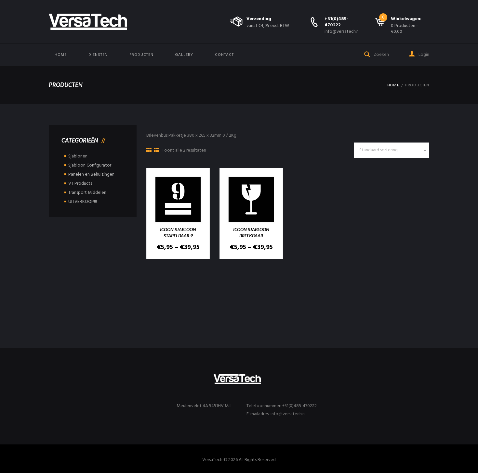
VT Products (80, 183)
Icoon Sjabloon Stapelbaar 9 (178, 232)
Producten (141, 55)
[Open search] (367, 53)
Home (61, 55)
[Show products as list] (156, 151)
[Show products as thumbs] (149, 151)
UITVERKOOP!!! (82, 201)
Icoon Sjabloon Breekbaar (251, 232)
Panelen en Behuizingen (91, 174)
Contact (224, 55)
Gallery (184, 55)
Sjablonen (77, 156)
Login (423, 54)
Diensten (98, 55)
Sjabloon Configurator (89, 165)
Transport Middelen (87, 192)
